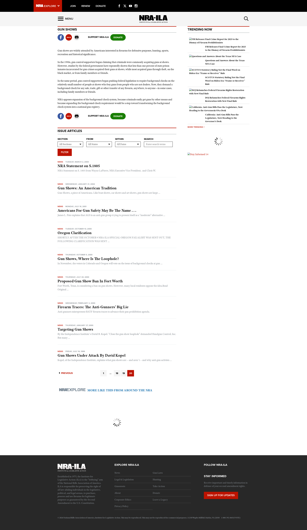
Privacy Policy (121, 506)
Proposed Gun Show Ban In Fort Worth (90, 281)
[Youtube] (130, 2)
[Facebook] (119, 2)
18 (117, 373)
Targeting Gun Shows (75, 329)
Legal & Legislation (124, 479)
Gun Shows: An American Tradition (87, 188)
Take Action (159, 486)
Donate (156, 492)
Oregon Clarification (75, 232)
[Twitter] (124, 2)
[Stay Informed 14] (198, 154)
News (60, 162)
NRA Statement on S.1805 (79, 165)
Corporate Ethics (122, 499)
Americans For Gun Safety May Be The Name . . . (97, 210)
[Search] (246, 18)
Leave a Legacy (160, 499)
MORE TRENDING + (196, 127)
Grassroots (119, 486)
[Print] (77, 40)
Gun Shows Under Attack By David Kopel (92, 355)
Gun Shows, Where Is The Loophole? (88, 258)
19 (123, 373)
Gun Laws (158, 472)
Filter (64, 152)
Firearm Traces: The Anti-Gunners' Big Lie (93, 307)
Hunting (157, 479)
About (117, 492)
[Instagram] (136, 2)
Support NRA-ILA (98, 37)
